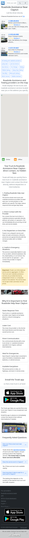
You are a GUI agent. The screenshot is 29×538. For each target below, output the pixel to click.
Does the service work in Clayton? (13, 462)
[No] (27, 534)
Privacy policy (16, 535)
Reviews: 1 (17, 38)
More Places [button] (5, 506)
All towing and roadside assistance (11, 60)
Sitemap (3, 501)
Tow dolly (4, 73)
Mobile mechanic (16, 76)
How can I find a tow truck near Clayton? (12, 444)
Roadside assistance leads (9, 493)
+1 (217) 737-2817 (13, 48)
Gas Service (5, 67)
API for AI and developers (8, 498)
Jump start (5, 64)
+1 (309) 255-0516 (13, 21)
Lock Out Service (14, 64)
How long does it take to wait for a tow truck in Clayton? (13, 473)
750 (23, 16)
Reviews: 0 (17, 25)
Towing (22, 67)
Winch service (6, 76)
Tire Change (14, 67)
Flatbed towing (6, 70)
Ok (10, 535)
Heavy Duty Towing (17, 70)
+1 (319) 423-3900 (13, 34)
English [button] (3, 503)
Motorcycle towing (14, 73)
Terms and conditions (23, 528)
